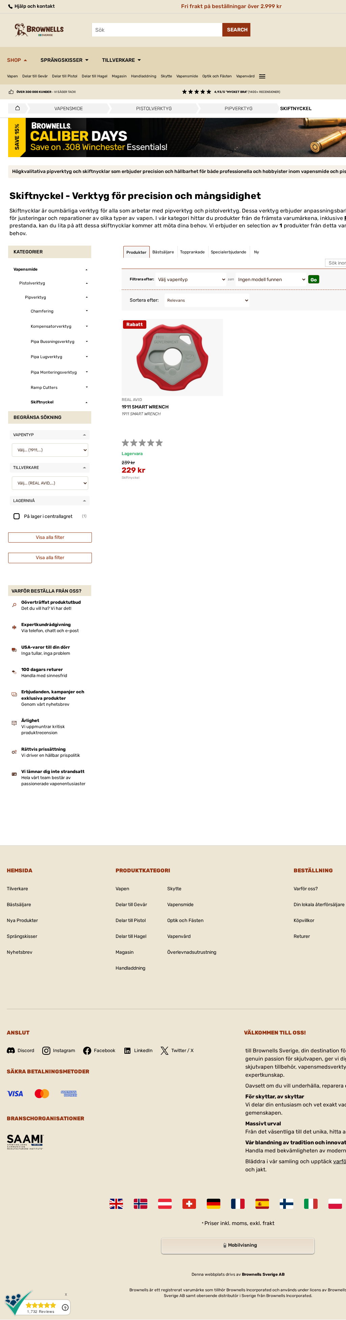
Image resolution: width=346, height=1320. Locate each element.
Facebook (104, 1050)
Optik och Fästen (217, 76)
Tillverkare (118, 60)
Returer (302, 936)
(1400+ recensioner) (247, 92)
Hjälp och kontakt (34, 6)
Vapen (12, 76)
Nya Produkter (22, 920)
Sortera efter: (144, 300)
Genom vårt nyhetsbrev (45, 704)
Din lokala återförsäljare (319, 904)
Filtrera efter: (142, 279)
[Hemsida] (16, 108)
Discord (26, 1050)
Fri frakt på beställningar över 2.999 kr (231, 6)
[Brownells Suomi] (286, 1204)
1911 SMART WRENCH (145, 407)
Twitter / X (182, 1050)
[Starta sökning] (236, 29)
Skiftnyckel (130, 478)
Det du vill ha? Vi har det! (46, 608)
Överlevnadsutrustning (191, 952)
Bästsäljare (19, 904)
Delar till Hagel (94, 76)
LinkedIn (143, 1050)
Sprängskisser (61, 60)
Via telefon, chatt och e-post (50, 630)
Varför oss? (306, 889)
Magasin (119, 76)
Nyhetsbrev (19, 952)
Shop (14, 60)
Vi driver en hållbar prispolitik (50, 755)
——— (262, 75)
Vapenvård (245, 76)
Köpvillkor (304, 920)
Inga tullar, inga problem (45, 653)
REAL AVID (132, 399)
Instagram (64, 1050)
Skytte (166, 76)
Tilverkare (17, 889)
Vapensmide (187, 76)
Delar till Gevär (35, 76)
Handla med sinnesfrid (44, 675)
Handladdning (143, 76)
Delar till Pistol (64, 76)
